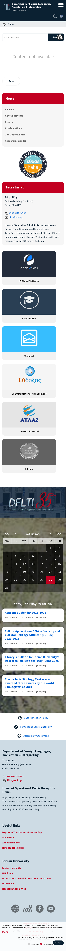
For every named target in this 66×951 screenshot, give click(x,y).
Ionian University (11, 868)
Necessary (35, 944)
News (12, 24)
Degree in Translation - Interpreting (22, 832)
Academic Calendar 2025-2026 (25, 613)
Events (9, 122)
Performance (48, 944)
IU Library (7, 873)
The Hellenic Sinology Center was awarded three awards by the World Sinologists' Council (29, 683)
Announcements (14, 115)
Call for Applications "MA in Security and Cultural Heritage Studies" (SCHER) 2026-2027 (32, 635)
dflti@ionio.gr (16, 217)
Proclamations (13, 128)
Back (11, 81)
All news (9, 109)
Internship (8, 883)
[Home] (4, 24)
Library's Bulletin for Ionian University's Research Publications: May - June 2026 (32, 659)
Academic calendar (15, 141)
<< (7, 534)
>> (59, 534)
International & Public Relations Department (27, 878)
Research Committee (14, 889)
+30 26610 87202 (17, 213)
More (5, 932)
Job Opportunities (15, 134)
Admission (8, 837)
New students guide (13, 848)
